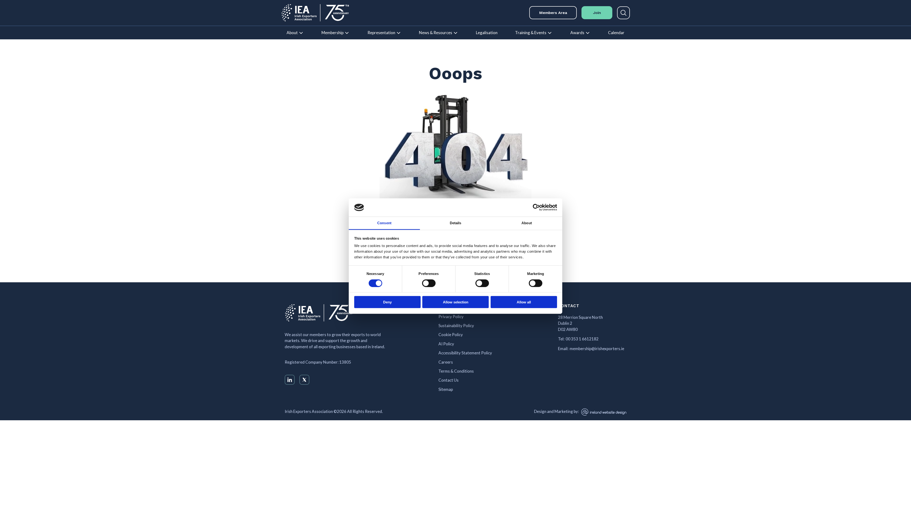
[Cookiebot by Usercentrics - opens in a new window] (536, 207)
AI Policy (446, 344)
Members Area (553, 12)
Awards (577, 32)
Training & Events (530, 32)
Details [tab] (455, 223)
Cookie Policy (450, 334)
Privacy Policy (451, 316)
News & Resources (435, 32)
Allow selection (455, 302)
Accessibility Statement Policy (465, 353)
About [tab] (526, 223)
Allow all (524, 302)
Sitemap (445, 389)
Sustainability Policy (456, 325)
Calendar (616, 32)
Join (597, 12)
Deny (387, 302)
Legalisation (486, 32)
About (292, 32)
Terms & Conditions (456, 371)
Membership (332, 32)
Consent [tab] (384, 223)
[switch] (429, 283)
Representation (381, 32)
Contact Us (448, 380)
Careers (445, 362)
